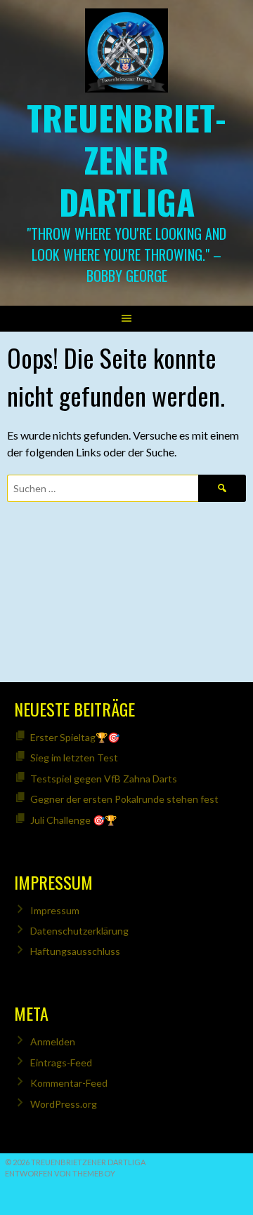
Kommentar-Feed (69, 1083)
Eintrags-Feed (61, 1062)
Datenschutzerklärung (79, 931)
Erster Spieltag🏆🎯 (74, 737)
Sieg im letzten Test (74, 757)
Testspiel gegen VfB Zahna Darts (103, 779)
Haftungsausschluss (75, 951)
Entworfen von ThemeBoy (60, 1173)
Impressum (54, 910)
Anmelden (52, 1041)
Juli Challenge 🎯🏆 (73, 820)
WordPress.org (63, 1104)
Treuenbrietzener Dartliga (126, 159)
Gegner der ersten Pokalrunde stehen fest (124, 799)
